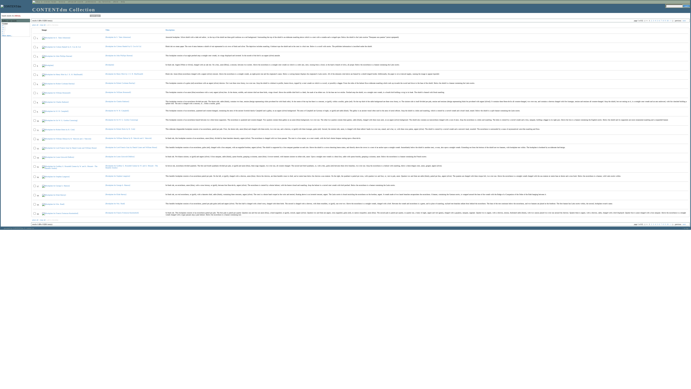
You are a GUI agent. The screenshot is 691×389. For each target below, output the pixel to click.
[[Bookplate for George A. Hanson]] (56, 186)
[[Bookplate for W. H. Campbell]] (55, 111)
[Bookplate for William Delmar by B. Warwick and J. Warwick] (128, 138)
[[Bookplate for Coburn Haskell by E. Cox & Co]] (61, 47)
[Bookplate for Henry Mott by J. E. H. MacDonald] (124, 74)
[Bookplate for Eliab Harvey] (115, 194)
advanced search (75, 2)
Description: (170, 30)
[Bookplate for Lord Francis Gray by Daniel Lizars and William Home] (131, 147)
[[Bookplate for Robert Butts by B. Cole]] (58, 130)
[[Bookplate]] (47, 65)
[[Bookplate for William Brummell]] (56, 93)
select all (35, 25)
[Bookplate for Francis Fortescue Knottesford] (122, 213)
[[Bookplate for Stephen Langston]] (55, 177)
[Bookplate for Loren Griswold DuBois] (119, 157)
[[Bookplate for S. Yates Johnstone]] (56, 38)
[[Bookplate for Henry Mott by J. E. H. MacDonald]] (62, 74)
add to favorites (52, 25)
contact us (30, 228)
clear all (43, 25)
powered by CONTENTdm (14, 228)
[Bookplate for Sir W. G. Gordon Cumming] (121, 120)
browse (62, 2)
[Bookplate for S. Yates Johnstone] (118, 37)
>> (671, 21)
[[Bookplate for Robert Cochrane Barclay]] (58, 84)
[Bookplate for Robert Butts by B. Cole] (120, 129)
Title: (107, 30)
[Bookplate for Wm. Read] (115, 204)
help (123, 2)
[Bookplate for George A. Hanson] (117, 185)
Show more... (7, 36)
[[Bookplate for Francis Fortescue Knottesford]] (60, 213)
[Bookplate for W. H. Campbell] (117, 111)
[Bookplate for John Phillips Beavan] (118, 56)
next (684, 21)
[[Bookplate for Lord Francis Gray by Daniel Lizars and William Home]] (69, 148)
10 (668, 21)
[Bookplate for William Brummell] (118, 92)
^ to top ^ (686, 228)
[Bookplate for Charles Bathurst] (117, 101)
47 (3, 26)
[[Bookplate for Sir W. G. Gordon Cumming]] (59, 120)
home (54, 2)
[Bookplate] (109, 65)
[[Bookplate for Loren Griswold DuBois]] (58, 157)
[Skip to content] (42, 2)
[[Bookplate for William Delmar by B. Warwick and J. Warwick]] (66, 139)
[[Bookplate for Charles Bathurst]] (55, 102)
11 (3, 30)
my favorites (105, 2)
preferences (91, 2)
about (115, 2)
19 (3, 28)
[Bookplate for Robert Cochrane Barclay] (120, 83)
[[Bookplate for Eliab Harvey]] (54, 195)
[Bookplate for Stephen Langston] (117, 176)
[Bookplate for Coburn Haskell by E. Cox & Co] (123, 46)
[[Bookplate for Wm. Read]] (53, 204)
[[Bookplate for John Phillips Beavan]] (57, 56)
